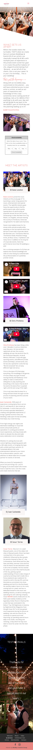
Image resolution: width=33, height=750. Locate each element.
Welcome (9, 736)
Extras (7, 740)
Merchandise (15, 740)
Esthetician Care (20, 738)
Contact (23, 740)
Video (22, 736)
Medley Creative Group (20, 747)
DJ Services (9, 738)
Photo (16, 736)
